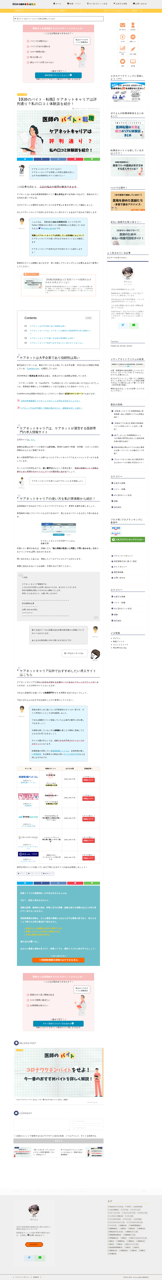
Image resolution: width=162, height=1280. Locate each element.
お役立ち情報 (121, 4)
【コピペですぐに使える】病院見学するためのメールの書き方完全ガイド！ (129, 461)
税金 (112, 1244)
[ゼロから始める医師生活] (24, 8)
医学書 (142, 1228)
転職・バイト (75, 4)
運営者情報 (118, 572)
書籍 (112, 1241)
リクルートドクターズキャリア (28, 848)
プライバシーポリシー (123, 556)
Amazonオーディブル (116, 1206)
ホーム (58, 4)
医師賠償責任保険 (115, 1235)
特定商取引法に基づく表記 (125, 561)
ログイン (117, 638)
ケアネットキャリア (34, 873)
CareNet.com (33, 369)
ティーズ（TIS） (126, 372)
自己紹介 (118, 507)
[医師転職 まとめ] (128, 138)
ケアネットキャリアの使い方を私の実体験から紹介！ (53, 338)
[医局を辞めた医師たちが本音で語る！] (128, 210)
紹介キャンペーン (132, 1244)
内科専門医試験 (135, 1225)
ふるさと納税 (114, 1209)
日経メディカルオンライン (138, 1238)
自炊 (136, 1247)
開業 (143, 1250)
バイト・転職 (22, 94)
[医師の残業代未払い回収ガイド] (128, 245)
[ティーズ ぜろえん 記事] (128, 365)
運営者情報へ (34, 1244)
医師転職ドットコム (60, 751)
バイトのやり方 (115, 1219)
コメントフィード (120, 645)
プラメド (128, 1219)
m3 (129, 1206)
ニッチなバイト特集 (116, 1216)
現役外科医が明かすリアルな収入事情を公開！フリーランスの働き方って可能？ (129, 450)
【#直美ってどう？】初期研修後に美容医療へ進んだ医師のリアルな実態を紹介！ (129, 414)
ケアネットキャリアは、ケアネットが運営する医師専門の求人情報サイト (60, 332)
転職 (134, 1250)
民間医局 (37, 754)
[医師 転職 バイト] (128, 176)
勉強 (132, 1228)
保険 (116, 501)
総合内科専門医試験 (116, 1247)
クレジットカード (129, 1213)
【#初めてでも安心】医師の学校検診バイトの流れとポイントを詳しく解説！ (128, 426)
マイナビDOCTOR (71, 754)
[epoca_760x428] (128, 101)
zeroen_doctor (49, 228)
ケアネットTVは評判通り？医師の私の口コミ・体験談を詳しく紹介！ (51, 408)
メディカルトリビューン (117, 1222)
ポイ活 (138, 1219)
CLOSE (88, 317)
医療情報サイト (130, 1235)
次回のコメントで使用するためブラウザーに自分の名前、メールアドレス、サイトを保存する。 (57, 1136)
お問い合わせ (141, 4)
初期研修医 (113, 1228)
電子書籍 (113, 1253)
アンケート (136, 1209)
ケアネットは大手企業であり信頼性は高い (48, 326)
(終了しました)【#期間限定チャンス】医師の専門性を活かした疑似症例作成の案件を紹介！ (129, 438)
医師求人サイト (48, 873)
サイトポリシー (120, 567)
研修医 (131, 1241)
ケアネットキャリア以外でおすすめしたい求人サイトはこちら (56, 343)
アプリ (125, 1209)
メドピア (113, 1225)
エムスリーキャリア (28, 861)
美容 (128, 1247)
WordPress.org (119, 648)
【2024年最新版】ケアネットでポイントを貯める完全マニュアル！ (50, 401)
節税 (120, 1244)
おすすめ (138, 1206)
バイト (130, 1216)
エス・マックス (115, 1213)
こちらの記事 (130, 389)
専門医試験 (114, 1238)
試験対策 (113, 1250)
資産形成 (124, 1250)
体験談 (123, 1225)
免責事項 (36, 1277)
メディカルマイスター (135, 1222)
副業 (123, 1228)
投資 (124, 1238)
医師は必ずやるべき (116, 1231)
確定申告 (141, 1241)
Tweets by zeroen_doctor (121, 346)
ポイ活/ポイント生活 (98, 4)
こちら (32, 440)
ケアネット (22, 873)
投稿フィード (118, 641)
